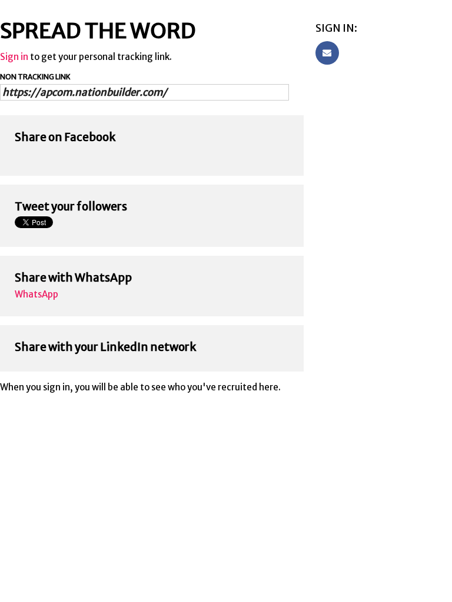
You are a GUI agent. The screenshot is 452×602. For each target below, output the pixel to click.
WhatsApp (36, 294)
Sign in (14, 56)
